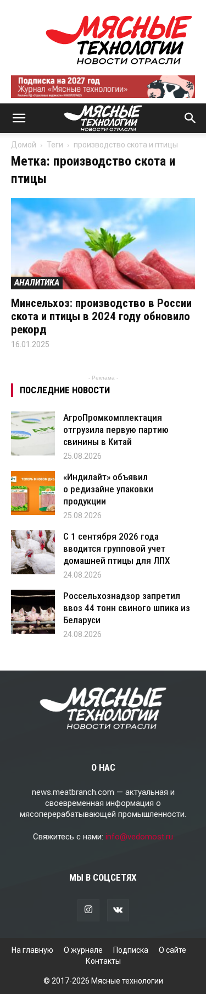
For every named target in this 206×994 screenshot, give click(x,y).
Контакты (103, 961)
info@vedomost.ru (139, 837)
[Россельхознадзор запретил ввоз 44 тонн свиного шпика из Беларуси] (33, 612)
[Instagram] (88, 910)
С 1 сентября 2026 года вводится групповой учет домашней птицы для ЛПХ (116, 548)
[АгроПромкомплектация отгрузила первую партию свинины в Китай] (33, 433)
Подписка (130, 950)
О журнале (83, 950)
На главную (32, 950)
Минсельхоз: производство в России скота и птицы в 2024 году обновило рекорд (101, 316)
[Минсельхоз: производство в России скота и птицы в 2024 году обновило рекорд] (103, 243)
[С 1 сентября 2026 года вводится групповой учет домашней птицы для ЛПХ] (33, 552)
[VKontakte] (118, 910)
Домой (23, 144)
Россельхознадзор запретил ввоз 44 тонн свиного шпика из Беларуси (126, 607)
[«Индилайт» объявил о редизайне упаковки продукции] (33, 493)
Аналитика (36, 282)
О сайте (172, 950)
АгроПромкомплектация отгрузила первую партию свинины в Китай (116, 429)
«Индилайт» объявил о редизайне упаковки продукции (108, 489)
